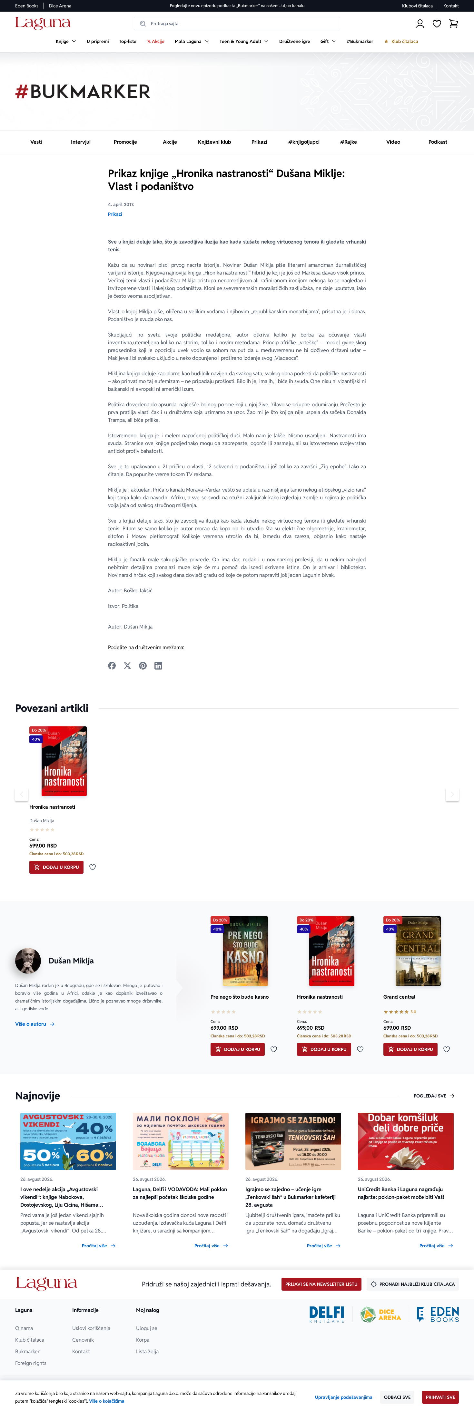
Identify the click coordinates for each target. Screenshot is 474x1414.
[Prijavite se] (420, 23)
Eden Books (26, 6)
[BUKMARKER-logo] (83, 91)
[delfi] (326, 1314)
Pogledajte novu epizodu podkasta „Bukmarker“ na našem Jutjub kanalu (237, 5)
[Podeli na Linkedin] (158, 666)
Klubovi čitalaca (417, 6)
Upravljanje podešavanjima (343, 1397)
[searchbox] (237, 23)
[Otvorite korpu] (454, 23)
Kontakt (451, 6)
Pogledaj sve (430, 1096)
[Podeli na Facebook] (112, 666)
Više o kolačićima (106, 1401)
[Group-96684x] (438, 1314)
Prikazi (115, 214)
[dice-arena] (380, 1314)
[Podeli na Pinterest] (143, 666)
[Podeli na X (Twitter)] (127, 666)
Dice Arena (60, 6)
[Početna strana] (44, 23)
